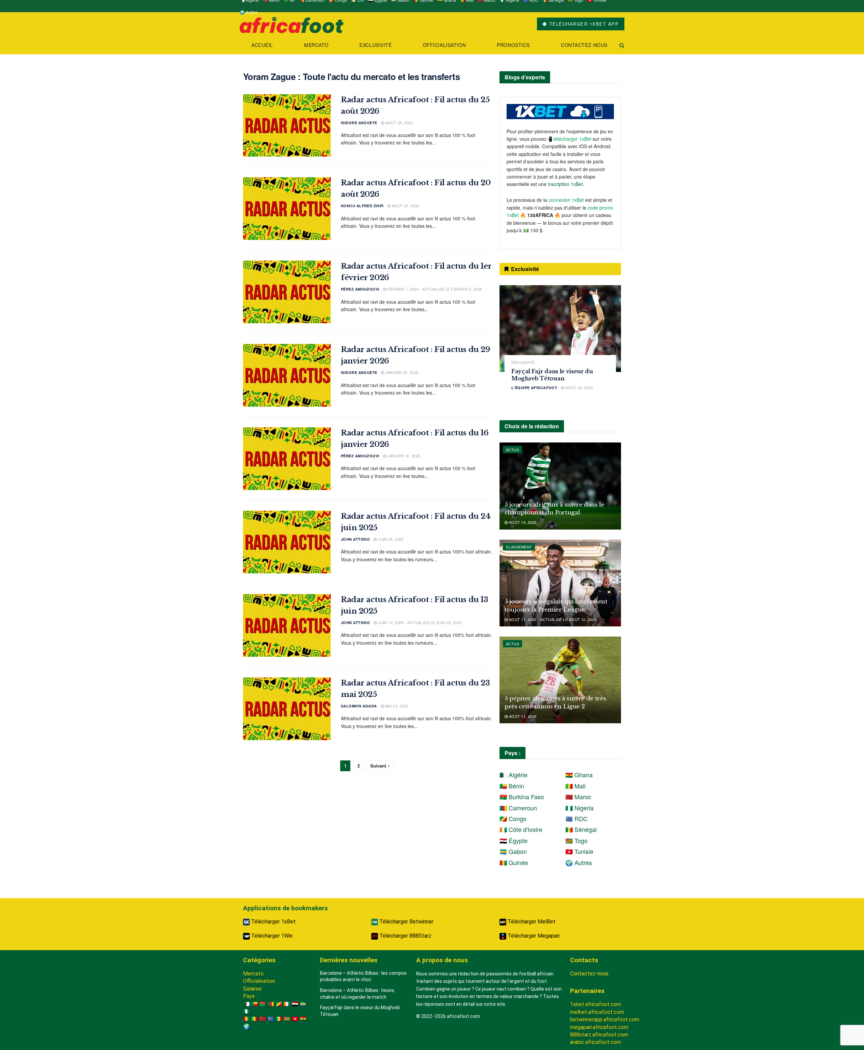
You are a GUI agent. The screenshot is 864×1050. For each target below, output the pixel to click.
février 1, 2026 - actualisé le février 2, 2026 (434, 289)
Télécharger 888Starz (404, 936)
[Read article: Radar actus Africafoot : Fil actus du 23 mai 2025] (287, 708)
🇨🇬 (278, 1004)
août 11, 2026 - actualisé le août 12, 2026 (552, 619)
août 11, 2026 (522, 716)
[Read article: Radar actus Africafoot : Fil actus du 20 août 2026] (287, 208)
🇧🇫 (262, 1004)
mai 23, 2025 (396, 705)
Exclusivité (375, 45)
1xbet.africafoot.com (595, 1004)
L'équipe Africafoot (534, 387)
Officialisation (444, 45)
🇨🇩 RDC (576, 818)
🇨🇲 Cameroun (518, 807)
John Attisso (355, 539)
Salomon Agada (359, 705)
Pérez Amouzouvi (360, 289)
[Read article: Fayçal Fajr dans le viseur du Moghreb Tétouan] (560, 328)
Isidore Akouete (359, 122)
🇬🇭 (303, 1019)
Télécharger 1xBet (273, 921)
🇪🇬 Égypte (514, 840)
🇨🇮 (287, 1004)
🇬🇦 (303, 1004)
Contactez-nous (584, 45)
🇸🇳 (278, 1019)
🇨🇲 (270, 1004)
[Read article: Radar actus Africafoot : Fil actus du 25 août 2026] (287, 125)
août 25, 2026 (398, 122)
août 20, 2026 (404, 205)
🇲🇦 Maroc (578, 796)
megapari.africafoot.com (599, 1027)
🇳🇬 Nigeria (579, 807)
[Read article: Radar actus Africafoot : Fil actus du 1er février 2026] (287, 292)
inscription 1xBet (565, 184)
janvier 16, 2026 (403, 455)
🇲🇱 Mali (575, 785)
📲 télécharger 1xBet (569, 138)
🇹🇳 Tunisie (579, 851)
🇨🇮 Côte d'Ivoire (521, 829)
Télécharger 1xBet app (583, 24)
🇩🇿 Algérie (514, 774)
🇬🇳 (246, 1019)
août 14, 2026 (522, 522)
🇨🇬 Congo (513, 818)
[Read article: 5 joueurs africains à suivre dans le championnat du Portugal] (560, 485)
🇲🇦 (262, 1019)
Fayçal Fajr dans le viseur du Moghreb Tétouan (552, 375)
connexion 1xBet (566, 199)
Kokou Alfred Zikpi (362, 205)
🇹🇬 (287, 1019)
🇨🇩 (270, 1019)
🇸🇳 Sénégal (581, 829)
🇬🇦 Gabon (513, 851)
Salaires (252, 989)
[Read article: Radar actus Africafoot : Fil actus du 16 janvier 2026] (287, 458)
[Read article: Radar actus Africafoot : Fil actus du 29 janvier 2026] (287, 375)
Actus (512, 449)
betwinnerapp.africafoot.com (604, 1019)
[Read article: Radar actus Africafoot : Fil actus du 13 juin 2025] (287, 625)
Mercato (316, 45)
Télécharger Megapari (533, 936)
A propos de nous (442, 960)
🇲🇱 (254, 1019)
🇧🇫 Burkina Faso (522, 796)
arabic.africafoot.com (595, 1042)
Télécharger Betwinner (405, 921)
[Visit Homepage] (292, 24)
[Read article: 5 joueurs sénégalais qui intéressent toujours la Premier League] (560, 583)
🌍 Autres (249, 12)
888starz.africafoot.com (599, 1034)
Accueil (262, 45)
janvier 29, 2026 (401, 372)
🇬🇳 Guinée (514, 862)
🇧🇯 (254, 1004)
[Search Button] (621, 45)
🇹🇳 (295, 1019)
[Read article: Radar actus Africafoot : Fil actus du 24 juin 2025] (287, 542)
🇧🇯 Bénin (512, 785)
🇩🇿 (246, 1004)
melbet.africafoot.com (597, 1012)
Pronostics (513, 45)
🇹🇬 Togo (576, 840)
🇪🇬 (295, 1004)
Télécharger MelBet (531, 921)
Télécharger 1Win (271, 936)
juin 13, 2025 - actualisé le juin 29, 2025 (419, 622)
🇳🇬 (246, 1011)
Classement (519, 546)
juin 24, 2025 (390, 539)
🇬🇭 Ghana (579, 774)
